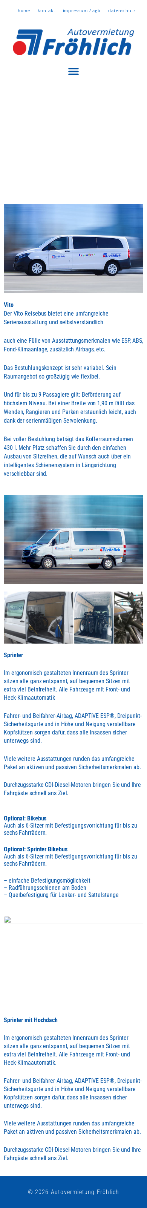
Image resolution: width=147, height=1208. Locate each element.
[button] (73, 71)
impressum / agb (82, 10)
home (24, 10)
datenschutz (122, 10)
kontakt (46, 10)
